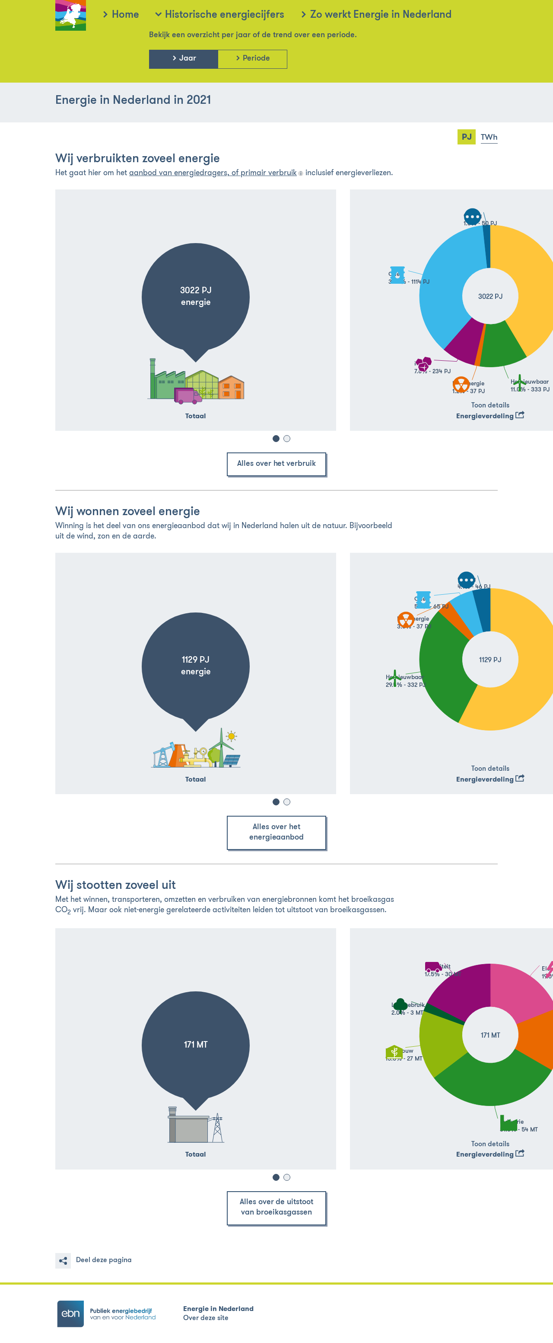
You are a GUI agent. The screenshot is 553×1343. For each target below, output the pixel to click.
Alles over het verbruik (276, 464)
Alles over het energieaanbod (276, 833)
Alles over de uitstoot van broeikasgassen (276, 1208)
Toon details (490, 405)
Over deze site (206, 1318)
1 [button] (276, 438)
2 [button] (286, 438)
